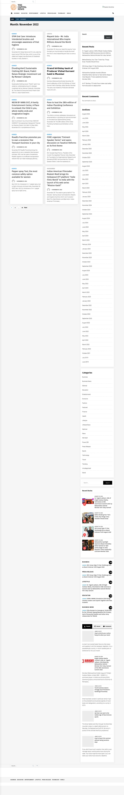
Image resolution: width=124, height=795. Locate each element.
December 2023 (87, 253)
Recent (98, 626)
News (84, 433)
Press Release (51, 13)
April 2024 (85, 236)
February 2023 (86, 297)
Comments (108, 626)
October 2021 (86, 353)
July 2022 (85, 327)
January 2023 (86, 301)
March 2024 (85, 240)
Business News (86, 381)
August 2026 (86, 114)
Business (16, 13)
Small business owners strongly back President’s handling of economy (102, 689)
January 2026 (86, 144)
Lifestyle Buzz (86, 425)
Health (84, 416)
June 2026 (85, 122)
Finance (84, 412)
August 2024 (86, 218)
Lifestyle (43, 13)
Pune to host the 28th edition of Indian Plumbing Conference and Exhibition (61, 105)
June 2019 (85, 362)
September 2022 (87, 318)
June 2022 (85, 331)
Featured (84, 407)
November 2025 (87, 153)
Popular (88, 626)
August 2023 (86, 270)
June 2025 (85, 175)
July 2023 (85, 275)
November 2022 (87, 310)
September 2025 (87, 162)
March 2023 (85, 292)
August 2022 (86, 323)
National (84, 429)
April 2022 (85, 340)
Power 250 (85, 442)
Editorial (84, 385)
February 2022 (86, 349)
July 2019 (85, 357)
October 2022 (86, 314)
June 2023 (85, 279)
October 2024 (86, 209)
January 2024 (86, 249)
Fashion (84, 403)
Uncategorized (51, 168)
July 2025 (85, 170)
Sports (84, 451)
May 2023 (85, 283)
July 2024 (85, 222)
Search (84, 34)
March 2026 (85, 136)
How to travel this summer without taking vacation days (103, 740)
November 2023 (87, 257)
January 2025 (86, 196)
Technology (61, 13)
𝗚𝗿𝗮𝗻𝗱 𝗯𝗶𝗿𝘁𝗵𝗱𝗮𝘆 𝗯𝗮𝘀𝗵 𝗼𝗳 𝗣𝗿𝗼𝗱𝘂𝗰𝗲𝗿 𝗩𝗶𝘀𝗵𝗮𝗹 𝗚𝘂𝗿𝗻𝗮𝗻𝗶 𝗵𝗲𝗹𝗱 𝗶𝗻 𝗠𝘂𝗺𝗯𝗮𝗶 (60, 71)
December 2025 (87, 149)
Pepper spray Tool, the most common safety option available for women (24, 174)
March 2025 (85, 188)
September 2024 (87, 214)
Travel (84, 459)
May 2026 (85, 127)
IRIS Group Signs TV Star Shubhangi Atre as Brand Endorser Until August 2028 (103, 530)
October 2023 (86, 262)
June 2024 (85, 227)
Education (24, 13)
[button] (113, 13)
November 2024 (87, 205)
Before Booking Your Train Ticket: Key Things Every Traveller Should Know (102, 516)
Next (25, 207)
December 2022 (87, 305)
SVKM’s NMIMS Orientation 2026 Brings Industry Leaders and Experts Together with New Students (97, 600)
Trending (84, 464)
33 (22, 207)
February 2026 (86, 140)
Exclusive (85, 399)
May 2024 (85, 231)
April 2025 (85, 183)
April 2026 (85, 131)
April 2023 (85, 288)
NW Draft (85, 438)
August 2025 (86, 166)
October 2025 (86, 157)
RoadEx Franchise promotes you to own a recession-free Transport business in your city (26, 140)
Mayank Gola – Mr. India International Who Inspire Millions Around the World (59, 39)
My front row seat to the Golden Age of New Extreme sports (103, 715)
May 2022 (85, 336)
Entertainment (33, 13)
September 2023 (87, 266)
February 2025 (86, 192)
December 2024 (87, 201)
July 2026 (85, 118)
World (69, 13)
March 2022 (85, 344)
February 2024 (86, 244)
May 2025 (85, 179)
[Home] (11, 13)
